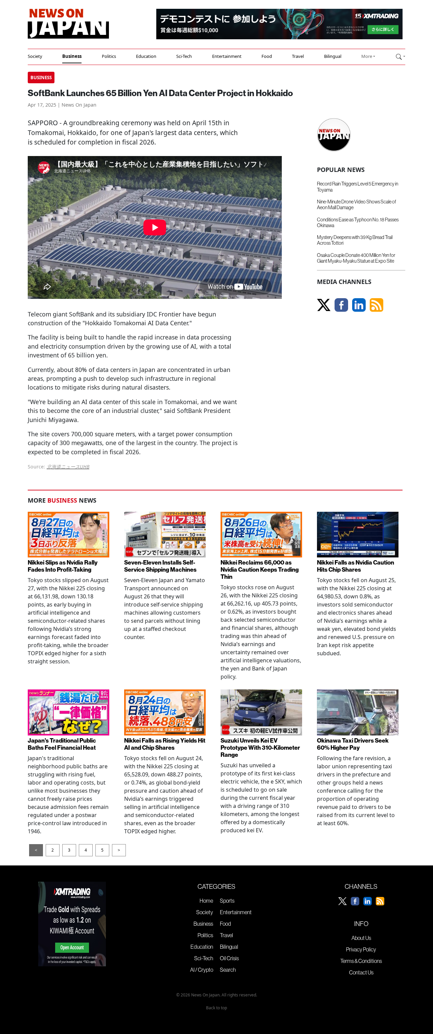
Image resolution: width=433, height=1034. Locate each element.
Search (228, 970)
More (366, 56)
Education (146, 56)
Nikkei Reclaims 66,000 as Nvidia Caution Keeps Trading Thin (260, 569)
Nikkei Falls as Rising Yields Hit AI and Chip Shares (164, 744)
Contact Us (361, 972)
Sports (227, 901)
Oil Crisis (229, 958)
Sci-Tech (184, 56)
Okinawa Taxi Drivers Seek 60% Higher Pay (353, 744)
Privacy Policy (361, 949)
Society (35, 56)
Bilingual (332, 56)
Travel (298, 56)
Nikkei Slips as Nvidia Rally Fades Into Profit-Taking (62, 566)
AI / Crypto (201, 970)
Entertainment (227, 56)
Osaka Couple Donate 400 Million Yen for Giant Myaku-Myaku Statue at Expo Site (356, 258)
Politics (109, 56)
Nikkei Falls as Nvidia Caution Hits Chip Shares (355, 566)
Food (266, 56)
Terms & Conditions (361, 961)
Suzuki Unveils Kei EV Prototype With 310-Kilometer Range (260, 747)
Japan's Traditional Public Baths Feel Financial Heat (62, 744)
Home (206, 901)
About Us (361, 938)
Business (72, 56)
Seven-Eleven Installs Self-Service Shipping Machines (160, 566)
